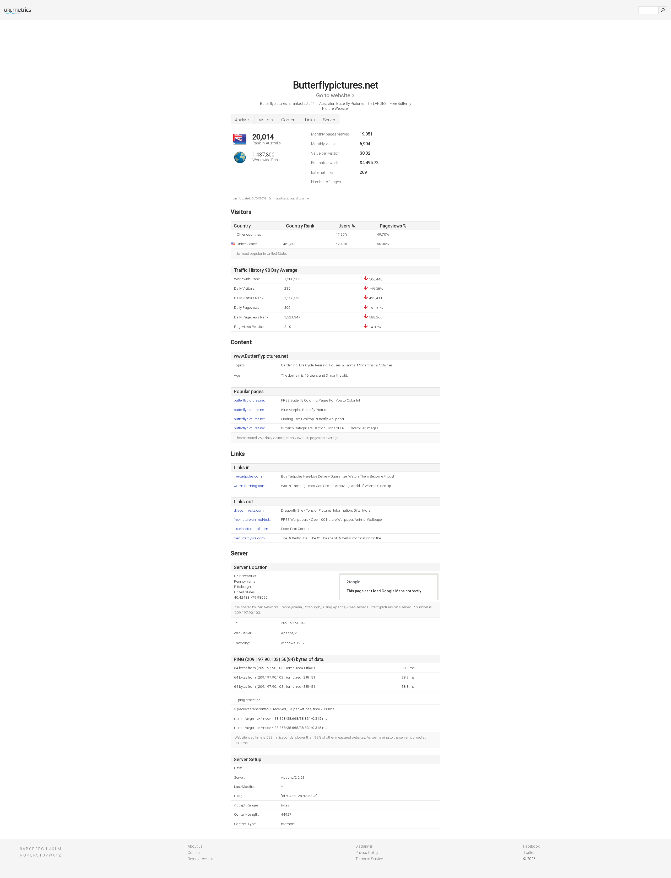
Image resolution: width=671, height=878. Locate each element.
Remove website (201, 859)
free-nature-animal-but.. (252, 520)
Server (329, 119)
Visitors (266, 119)
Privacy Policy (366, 852)
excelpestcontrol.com (251, 529)
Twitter (528, 852)
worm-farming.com (250, 486)
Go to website (333, 95)
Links (310, 119)
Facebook (531, 846)
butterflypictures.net (249, 400)
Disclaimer (363, 846)
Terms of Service (369, 859)
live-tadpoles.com (248, 476)
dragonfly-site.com (249, 510)
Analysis (243, 119)
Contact (194, 852)
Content (289, 119)
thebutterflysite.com (249, 538)
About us (195, 846)
